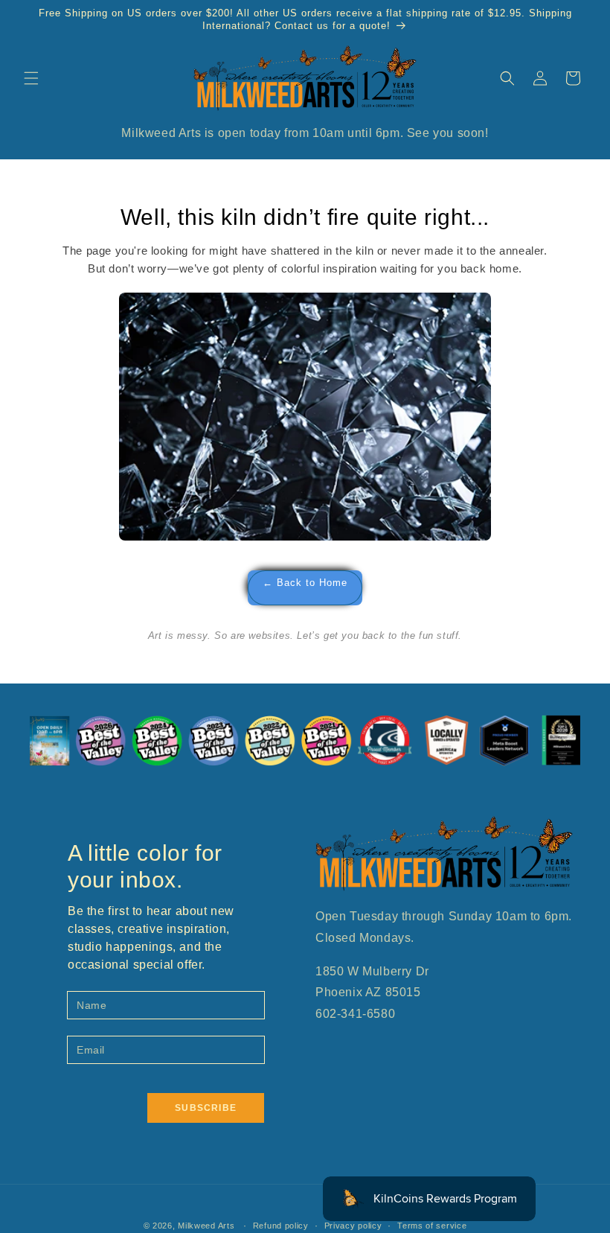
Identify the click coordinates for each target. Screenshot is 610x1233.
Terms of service (431, 1225)
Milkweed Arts (206, 1225)
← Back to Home (305, 583)
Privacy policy (353, 1225)
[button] (31, 78)
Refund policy (281, 1225)
